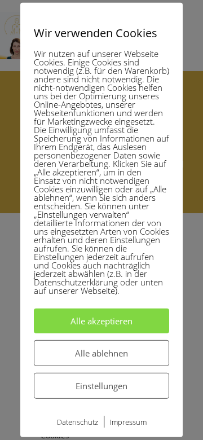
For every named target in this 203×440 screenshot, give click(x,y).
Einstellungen (101, 385)
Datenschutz (77, 422)
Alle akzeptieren (101, 321)
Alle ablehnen (101, 353)
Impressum (128, 422)
